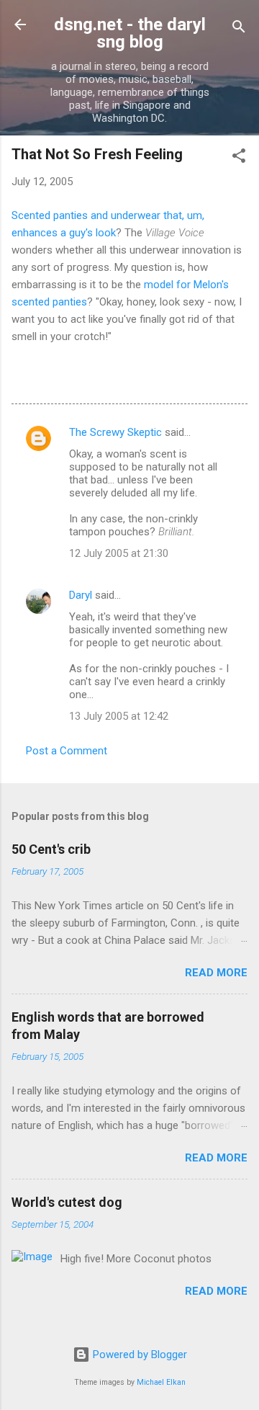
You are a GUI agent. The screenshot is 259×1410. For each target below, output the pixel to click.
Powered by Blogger (138, 1354)
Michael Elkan (161, 1382)
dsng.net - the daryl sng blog (130, 33)
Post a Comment (66, 750)
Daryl (80, 595)
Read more (216, 972)
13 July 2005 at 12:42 (118, 716)
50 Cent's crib (51, 849)
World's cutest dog (67, 1202)
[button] (238, 158)
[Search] (238, 29)
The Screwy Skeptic (115, 432)
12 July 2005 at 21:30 (118, 553)
